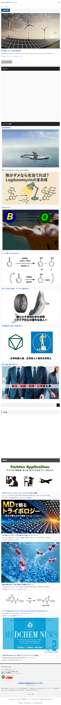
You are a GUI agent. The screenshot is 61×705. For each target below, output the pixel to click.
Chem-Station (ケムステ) (30, 683)
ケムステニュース (11, 56)
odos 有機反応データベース (15, 615)
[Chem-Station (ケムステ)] (9, 2)
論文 (17, 540)
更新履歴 (23, 699)
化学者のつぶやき (18, 497)
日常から (24, 497)
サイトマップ (29, 699)
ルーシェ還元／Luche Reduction (10, 253)
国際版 (42, 699)
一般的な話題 (11, 497)
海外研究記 (29, 497)
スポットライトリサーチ (13, 589)
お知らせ (19, 699)
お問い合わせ (50, 699)
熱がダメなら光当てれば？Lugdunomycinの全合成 (15, 170)
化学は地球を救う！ (7, 127)
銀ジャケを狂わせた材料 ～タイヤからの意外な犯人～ (16, 288)
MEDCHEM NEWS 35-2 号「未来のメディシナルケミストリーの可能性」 (20, 655)
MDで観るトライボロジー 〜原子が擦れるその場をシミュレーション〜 (20, 535)
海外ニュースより (19, 56)
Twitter (38, 699)
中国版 (45, 699)
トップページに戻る (6, 62)
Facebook (34, 699)
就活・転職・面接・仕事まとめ (10, 364)
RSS (33, 694)
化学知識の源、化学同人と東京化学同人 (12, 325)
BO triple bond (6, 207)
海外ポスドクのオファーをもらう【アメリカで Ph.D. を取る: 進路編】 (20, 493)
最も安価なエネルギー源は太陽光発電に (11, 50)
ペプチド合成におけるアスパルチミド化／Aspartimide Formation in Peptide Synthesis (24, 611)
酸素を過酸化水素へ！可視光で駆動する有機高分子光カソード (18, 584)
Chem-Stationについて (13, 699)
